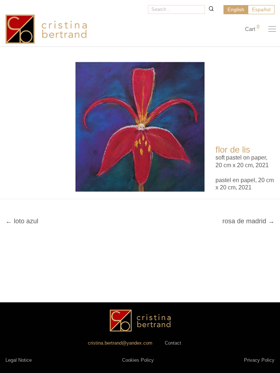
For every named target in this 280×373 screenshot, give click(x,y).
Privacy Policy (259, 360)
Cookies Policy (138, 360)
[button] (211, 8)
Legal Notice (18, 360)
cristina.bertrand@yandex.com (120, 343)
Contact (173, 343)
